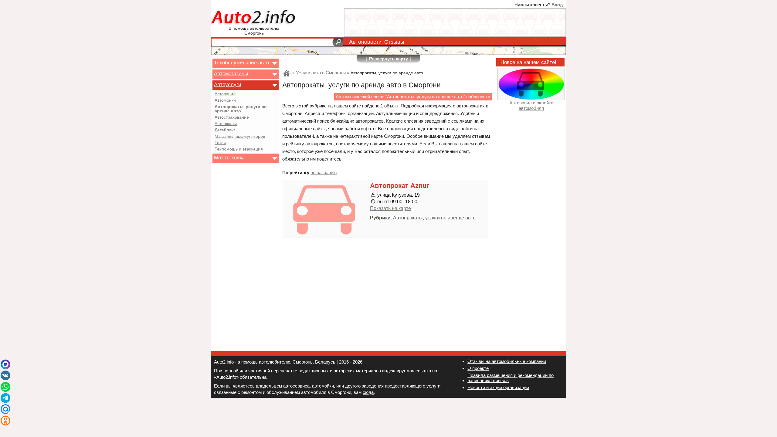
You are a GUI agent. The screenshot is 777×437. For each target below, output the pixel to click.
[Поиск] (337, 42)
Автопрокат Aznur (399, 185)
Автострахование (232, 117)
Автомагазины (231, 73)
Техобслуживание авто (241, 62)
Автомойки (225, 100)
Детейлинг (225, 130)
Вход (557, 4)
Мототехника (229, 157)
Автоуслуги (227, 84)
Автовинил (225, 94)
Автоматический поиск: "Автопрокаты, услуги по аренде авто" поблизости (413, 96)
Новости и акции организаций (498, 387)
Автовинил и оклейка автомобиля (531, 105)
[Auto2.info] (254, 18)
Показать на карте (390, 208)
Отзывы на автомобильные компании (506, 361)
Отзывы (394, 42)
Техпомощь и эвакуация (239, 149)
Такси (220, 143)
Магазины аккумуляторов (240, 136)
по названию (323, 172)
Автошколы (226, 124)
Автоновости (365, 42)
